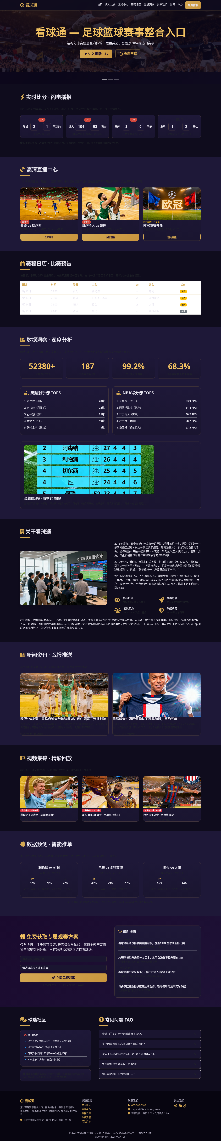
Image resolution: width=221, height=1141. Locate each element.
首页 (100, 4)
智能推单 (86, 1121)
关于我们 (162, 4)
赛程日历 (136, 4)
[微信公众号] (180, 1105)
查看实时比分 (112, 53)
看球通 (31, 5)
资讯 (172, 4)
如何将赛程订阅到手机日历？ (119, 1074)
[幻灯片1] (104, 80)
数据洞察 (149, 4)
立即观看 (49, 237)
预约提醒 (172, 237)
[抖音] (184, 1105)
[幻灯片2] (110, 80)
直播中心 (123, 4)
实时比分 (110, 4)
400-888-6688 (138, 1105)
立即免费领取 (65, 978)
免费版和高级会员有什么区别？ (120, 1064)
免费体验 (193, 5)
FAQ (180, 4)
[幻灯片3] (116, 80)
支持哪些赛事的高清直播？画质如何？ (124, 1044)
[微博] (175, 1105)
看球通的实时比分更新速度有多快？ (123, 1034)
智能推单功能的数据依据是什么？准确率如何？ (129, 1054)
